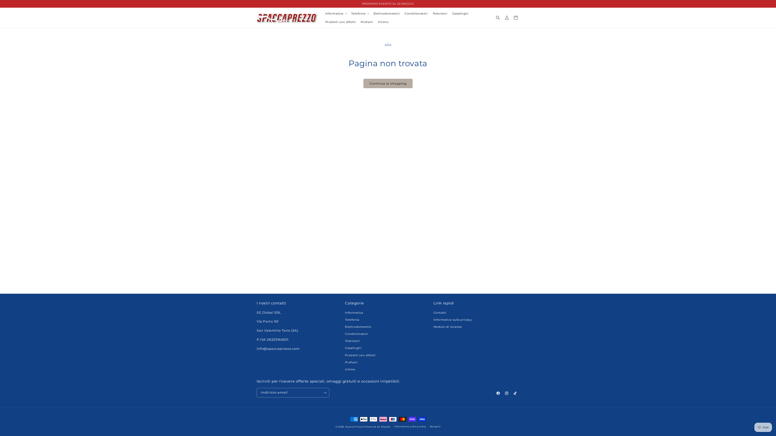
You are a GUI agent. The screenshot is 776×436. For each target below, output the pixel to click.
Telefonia (352, 320)
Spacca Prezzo (354, 426)
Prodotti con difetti (360, 355)
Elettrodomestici (358, 327)
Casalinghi (353, 348)
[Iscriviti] (324, 392)
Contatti (439, 312)
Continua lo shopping (388, 83)
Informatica (354, 312)
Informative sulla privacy (452, 320)
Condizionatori (356, 334)
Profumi (351, 362)
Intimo (350, 369)
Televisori (352, 341)
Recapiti (435, 426)
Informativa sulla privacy (410, 426)
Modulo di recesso (447, 327)
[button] (336, 13)
